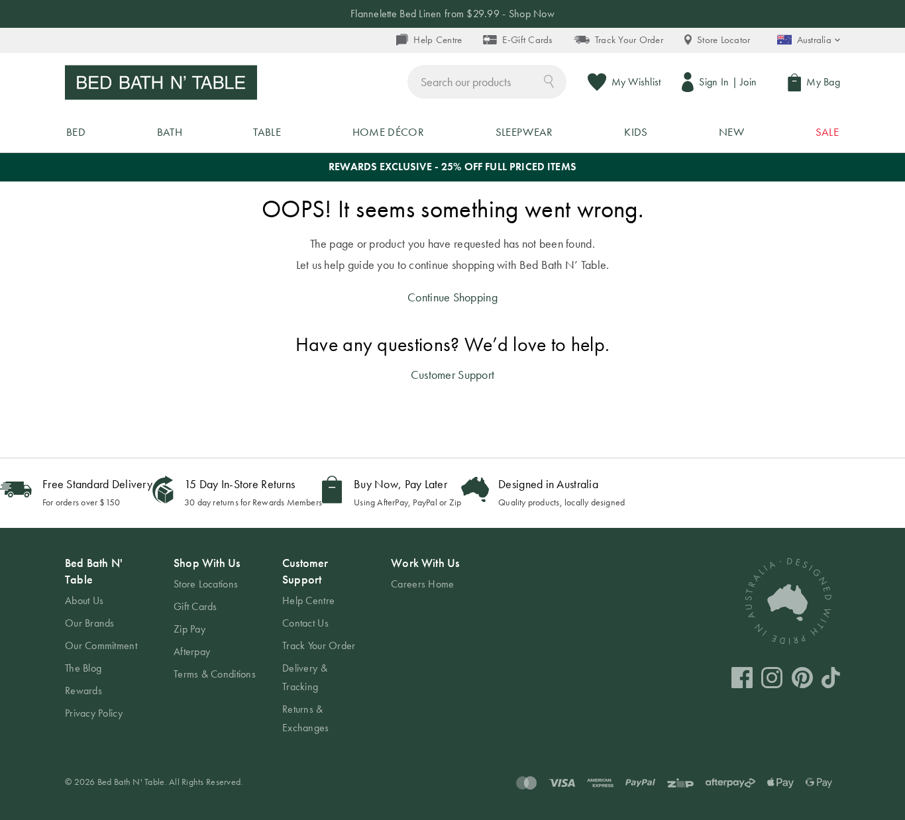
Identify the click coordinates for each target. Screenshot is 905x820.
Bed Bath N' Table (94, 571)
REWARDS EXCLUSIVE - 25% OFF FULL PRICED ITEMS (452, 167)
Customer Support (452, 374)
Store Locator (724, 39)
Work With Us (425, 562)
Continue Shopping (452, 297)
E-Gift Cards (527, 39)
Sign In (714, 82)
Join (748, 82)
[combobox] (486, 82)
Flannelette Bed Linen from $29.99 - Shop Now (452, 14)
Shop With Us (207, 562)
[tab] (106, 638)
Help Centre (437, 39)
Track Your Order (629, 39)
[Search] (549, 80)
